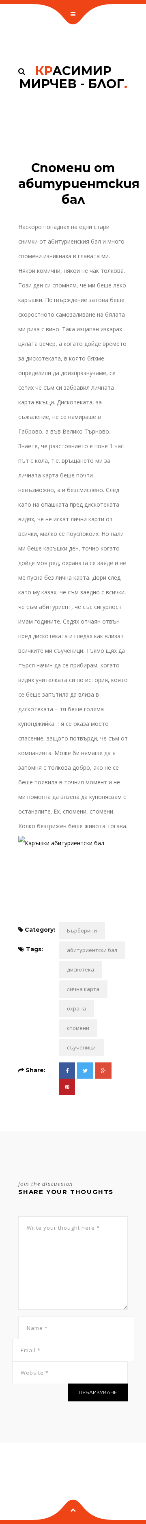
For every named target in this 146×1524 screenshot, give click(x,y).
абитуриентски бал (92, 950)
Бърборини (82, 930)
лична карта (83, 989)
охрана (76, 1008)
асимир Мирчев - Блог (73, 77)
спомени (78, 1028)
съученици (81, 1047)
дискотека (80, 969)
